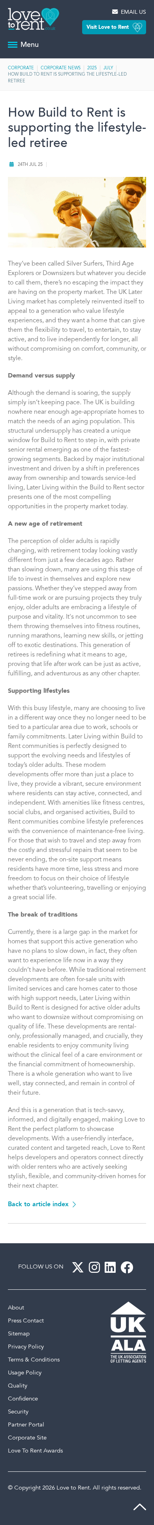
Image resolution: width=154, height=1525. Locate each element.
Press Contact (26, 1321)
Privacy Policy (26, 1347)
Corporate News (61, 68)
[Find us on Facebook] (128, 1267)
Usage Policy (24, 1373)
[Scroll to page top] (139, 1509)
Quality (17, 1386)
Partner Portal (26, 1425)
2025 (92, 68)
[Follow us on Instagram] (96, 1267)
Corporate (21, 68)
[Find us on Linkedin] (112, 1267)
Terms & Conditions (34, 1360)
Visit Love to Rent (107, 27)
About (16, 1308)
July (108, 68)
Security (18, 1412)
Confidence (23, 1399)
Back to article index (38, 1204)
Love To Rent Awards (35, 1451)
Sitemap (19, 1334)
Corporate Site (27, 1438)
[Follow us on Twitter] (79, 1267)
